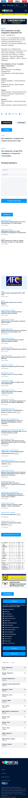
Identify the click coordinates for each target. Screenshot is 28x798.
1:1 (25, 678)
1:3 (25, 695)
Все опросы (14, 601)
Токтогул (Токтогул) (9, 643)
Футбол (3, 239)
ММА (11, 329)
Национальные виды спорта (17, 429)
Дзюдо (12, 399)
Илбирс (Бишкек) (8, 625)
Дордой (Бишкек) (8, 616)
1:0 (25, 728)
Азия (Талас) (7, 641)
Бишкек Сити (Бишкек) (10, 634)
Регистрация (10, 5)
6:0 (25, 711)
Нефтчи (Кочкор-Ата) (9, 618)
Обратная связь (5, 777)
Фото (18, 412)
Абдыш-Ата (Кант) (9, 609)
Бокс (9, 220)
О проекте (3, 773)
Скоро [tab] (12, 662)
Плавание (12, 512)
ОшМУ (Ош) (7, 620)
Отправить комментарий (14, 200)
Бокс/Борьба (4, 220)
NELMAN (13, 797)
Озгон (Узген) (7, 638)
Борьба (10, 229)
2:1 (25, 700)
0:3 (25, 689)
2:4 (25, 722)
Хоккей (12, 319)
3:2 (25, 744)
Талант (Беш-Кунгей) (9, 629)
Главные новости (5, 310)
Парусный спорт (14, 450)
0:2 (25, 717)
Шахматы (12, 310)
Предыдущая (7, 122)
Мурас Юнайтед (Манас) (10, 623)
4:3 (25, 667)
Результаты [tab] (5, 662)
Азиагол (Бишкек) (8, 632)
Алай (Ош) (7, 611)
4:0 (25, 673)
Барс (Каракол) (8, 636)
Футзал (12, 470)
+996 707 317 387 (5, 780)
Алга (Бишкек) (8, 614)
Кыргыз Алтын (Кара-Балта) (11, 627)
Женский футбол (14, 419)
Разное (3, 291)
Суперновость (4, 347)
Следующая (21, 122)
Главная (3, 769)
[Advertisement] (14, 261)
